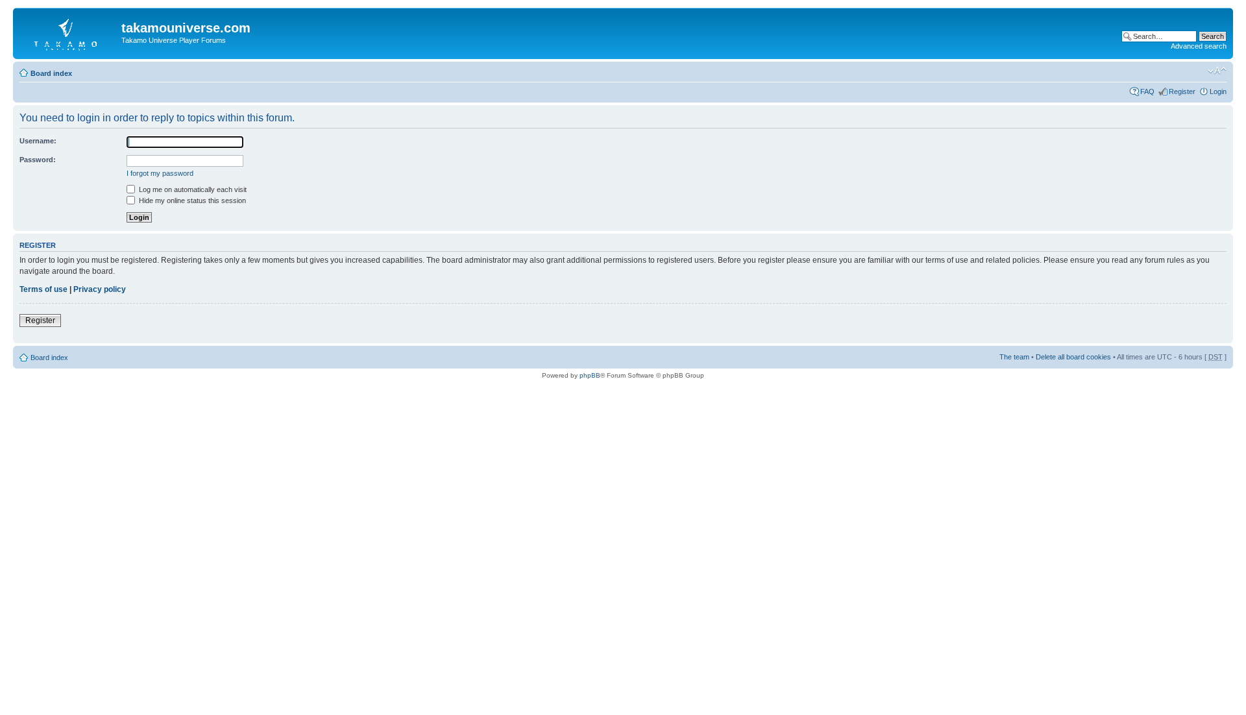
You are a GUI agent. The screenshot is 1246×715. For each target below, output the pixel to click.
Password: (37, 160)
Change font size (1217, 71)
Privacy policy (99, 289)
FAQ (1147, 91)
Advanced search (1199, 46)
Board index (51, 73)
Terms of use (43, 289)
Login (1218, 91)
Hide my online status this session (191, 200)
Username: (37, 141)
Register (1182, 91)
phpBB (590, 375)
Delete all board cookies (1073, 357)
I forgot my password (160, 173)
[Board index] (68, 32)
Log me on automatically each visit (192, 189)
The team (1014, 357)
